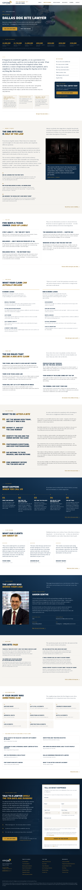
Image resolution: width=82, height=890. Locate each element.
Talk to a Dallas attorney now (71, 679)
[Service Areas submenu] (60, 2)
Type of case (47, 810)
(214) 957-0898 (9, 838)
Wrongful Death (26, 870)
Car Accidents (25, 861)
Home (3, 11)
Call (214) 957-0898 (9, 29)
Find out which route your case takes (70, 266)
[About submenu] (42, 2)
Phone (45, 803)
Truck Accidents (25, 863)
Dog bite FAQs (59, 77)
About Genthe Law (46, 861)
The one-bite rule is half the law (63, 61)
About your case (47, 818)
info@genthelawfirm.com (25, 840)
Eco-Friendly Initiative (47, 868)
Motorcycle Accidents (27, 866)
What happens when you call (62, 75)
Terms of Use (65, 872)
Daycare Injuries (26, 872)
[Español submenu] (74, 2)
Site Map (64, 868)
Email (63, 803)
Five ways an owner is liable (62, 64)
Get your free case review (42, 114)
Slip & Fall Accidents (26, 868)
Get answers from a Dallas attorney (70, 397)
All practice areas (74, 771)
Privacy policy (51, 835)
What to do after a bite (61, 72)
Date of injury (64, 810)
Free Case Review (26, 29)
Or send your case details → (62, 96)
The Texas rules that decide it (62, 69)
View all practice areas (27, 874)
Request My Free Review (61, 838)
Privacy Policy (65, 870)
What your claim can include (62, 67)
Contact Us (44, 872)
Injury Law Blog (65, 861)
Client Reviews (45, 866)
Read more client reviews (72, 568)
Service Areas (45, 870)
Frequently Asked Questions (68, 863)
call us (53, 846)
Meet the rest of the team (38, 628)
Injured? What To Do (66, 866)
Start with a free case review (71, 470)
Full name (46, 797)
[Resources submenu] (68, 2)
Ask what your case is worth (71, 338)
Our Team (44, 863)
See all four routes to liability (71, 207)
